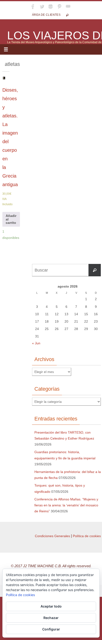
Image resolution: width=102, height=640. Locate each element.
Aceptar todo (51, 606)
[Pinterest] (59, 6)
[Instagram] (50, 6)
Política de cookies (87, 536)
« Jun (36, 343)
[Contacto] (68, 6)
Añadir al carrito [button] (11, 219)
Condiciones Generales (52, 536)
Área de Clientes (46, 14)
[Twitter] (42, 6)
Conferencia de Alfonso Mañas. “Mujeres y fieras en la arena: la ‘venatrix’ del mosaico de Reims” (66, 505)
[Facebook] (33, 6)
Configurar (51, 629)
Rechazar (51, 618)
